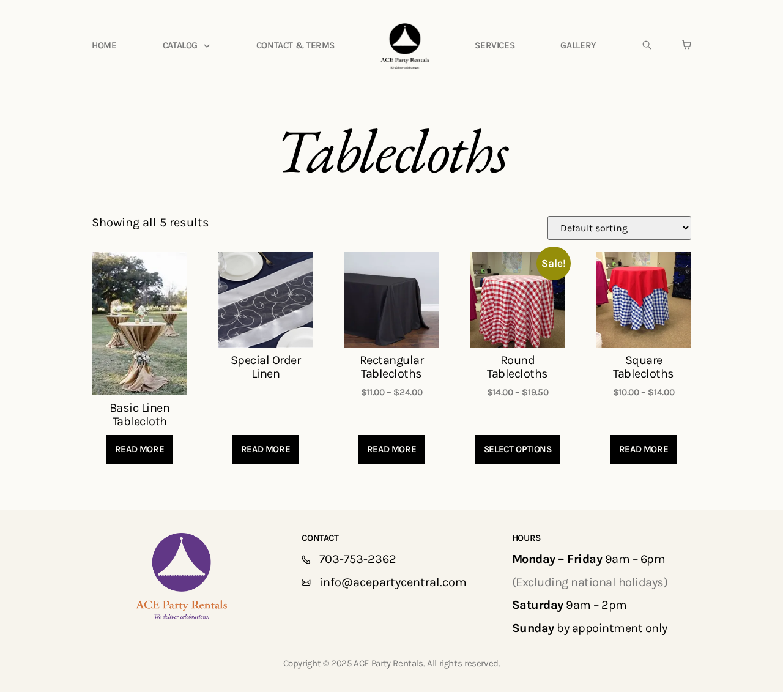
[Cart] (686, 45)
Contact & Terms (295, 45)
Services (494, 45)
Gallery (578, 45)
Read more (140, 449)
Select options (518, 449)
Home (104, 45)
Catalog (180, 45)
